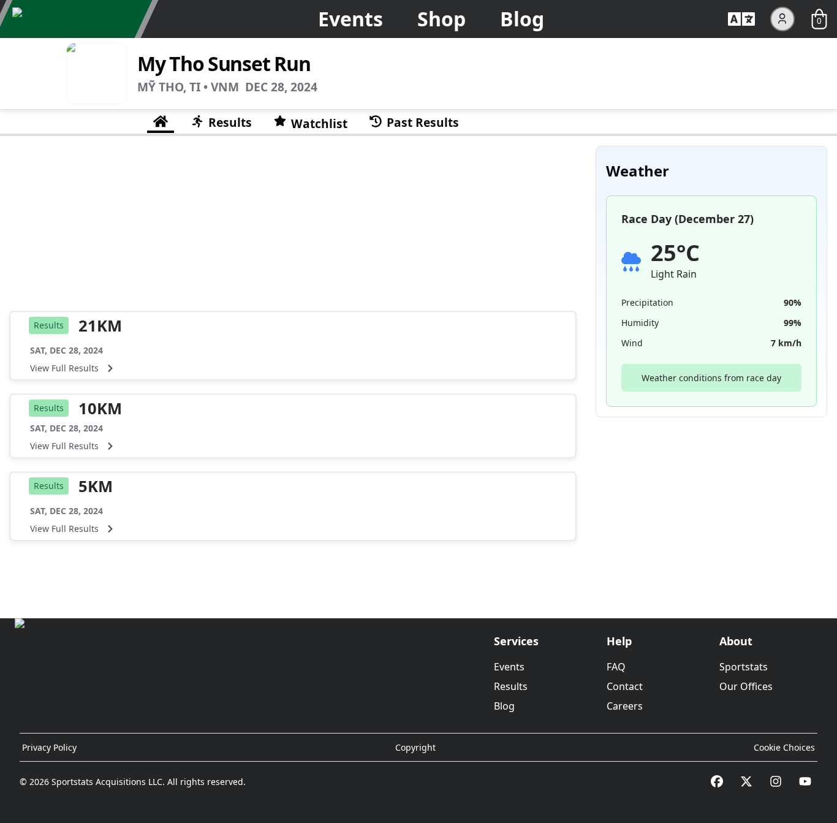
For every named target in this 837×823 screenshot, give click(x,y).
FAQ (616, 666)
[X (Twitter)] (746, 781)
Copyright (415, 747)
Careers (625, 706)
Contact (625, 686)
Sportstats (743, 666)
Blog (522, 19)
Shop (441, 19)
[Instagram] (775, 781)
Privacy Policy (49, 747)
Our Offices (746, 686)
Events (350, 19)
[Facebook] (717, 781)
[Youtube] (805, 781)
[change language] (741, 19)
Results (511, 686)
